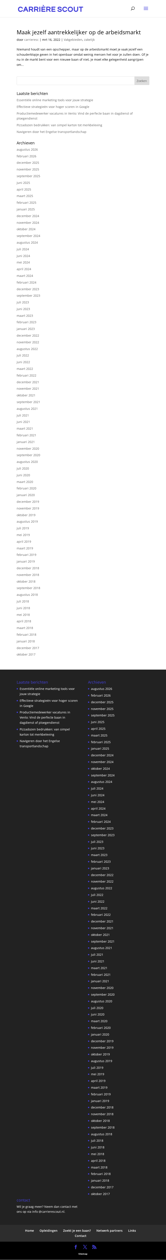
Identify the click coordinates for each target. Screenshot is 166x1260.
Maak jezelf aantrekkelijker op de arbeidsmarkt (79, 32)
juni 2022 (23, 362)
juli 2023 (23, 302)
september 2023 (28, 295)
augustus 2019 (27, 521)
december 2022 (28, 335)
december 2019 (28, 502)
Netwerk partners (109, 1230)
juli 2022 (23, 355)
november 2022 (28, 342)
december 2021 (28, 382)
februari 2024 (26, 282)
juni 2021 (23, 422)
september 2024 (28, 236)
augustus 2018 (27, 595)
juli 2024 (23, 249)
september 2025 (28, 176)
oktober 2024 (26, 229)
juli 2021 (23, 415)
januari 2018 (26, 641)
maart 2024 (25, 276)
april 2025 (24, 189)
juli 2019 (23, 528)
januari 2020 (26, 495)
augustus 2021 (27, 409)
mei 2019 (23, 535)
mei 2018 (23, 615)
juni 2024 (23, 256)
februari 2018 (26, 634)
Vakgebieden (73, 40)
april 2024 (24, 269)
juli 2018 (23, 601)
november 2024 (28, 223)
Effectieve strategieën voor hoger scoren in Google (53, 107)
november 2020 (28, 448)
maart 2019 (25, 548)
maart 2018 (25, 628)
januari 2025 (26, 209)
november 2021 (28, 388)
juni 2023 (23, 309)
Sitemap (82, 1253)
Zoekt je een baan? (77, 1230)
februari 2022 (26, 375)
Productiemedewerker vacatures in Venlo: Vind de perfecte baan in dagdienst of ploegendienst (45, 717)
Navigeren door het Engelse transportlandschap (51, 132)
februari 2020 (26, 488)
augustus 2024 (27, 242)
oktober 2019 (26, 515)
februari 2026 (26, 156)
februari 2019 (26, 555)
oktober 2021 (26, 395)
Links (132, 1230)
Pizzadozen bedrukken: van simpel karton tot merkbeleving (59, 125)
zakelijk (89, 40)
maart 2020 (25, 482)
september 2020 (28, 455)
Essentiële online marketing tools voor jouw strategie (55, 100)
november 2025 (28, 169)
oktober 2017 (26, 654)
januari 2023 (26, 329)
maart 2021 (25, 428)
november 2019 (28, 508)
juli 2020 (23, 468)
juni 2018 (23, 608)
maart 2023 (25, 316)
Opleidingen (48, 1230)
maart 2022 (25, 369)
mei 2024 (23, 262)
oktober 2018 (26, 581)
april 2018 (24, 621)
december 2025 (28, 163)
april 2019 (24, 541)
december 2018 (28, 568)
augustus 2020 (27, 462)
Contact (80, 1236)
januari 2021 (26, 442)
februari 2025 (26, 202)
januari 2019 (26, 561)
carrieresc (31, 40)
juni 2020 (23, 475)
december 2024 (28, 216)
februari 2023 (26, 322)
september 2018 (28, 588)
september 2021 (28, 402)
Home (29, 1230)
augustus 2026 (27, 149)
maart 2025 (25, 196)
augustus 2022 (27, 349)
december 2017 (28, 648)
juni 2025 (23, 183)
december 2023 (28, 289)
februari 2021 (26, 435)
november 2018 (28, 575)
